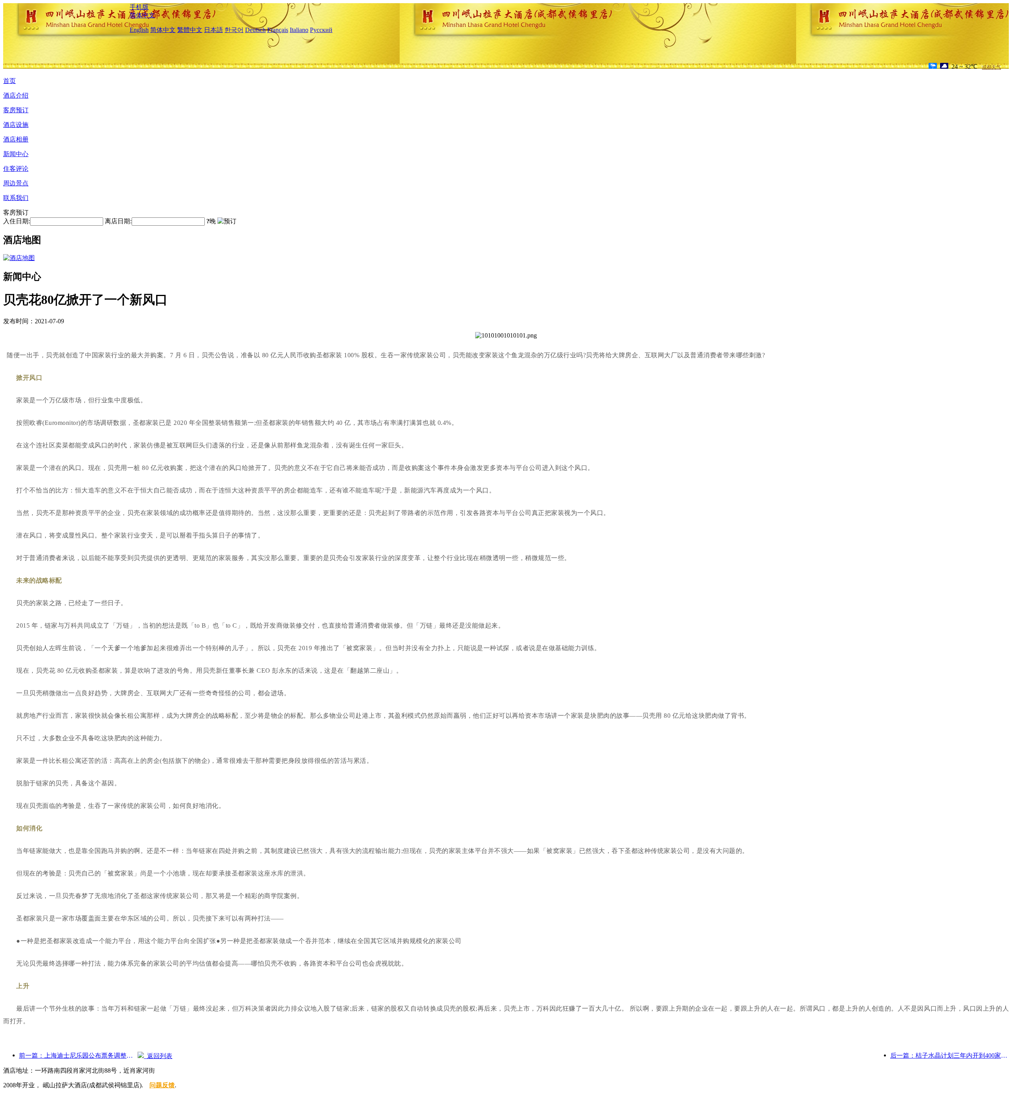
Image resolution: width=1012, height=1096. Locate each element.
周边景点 (15, 183)
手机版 (139, 7)
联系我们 (15, 197)
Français (277, 29)
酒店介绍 (15, 95)
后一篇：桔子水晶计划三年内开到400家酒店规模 (949, 1055)
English (139, 29)
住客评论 (15, 168)
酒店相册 (15, 139)
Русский (321, 29)
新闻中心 (15, 154)
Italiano (299, 29)
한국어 (234, 29)
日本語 (213, 29)
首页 (9, 80)
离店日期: (118, 221)
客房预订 (15, 110)
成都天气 (991, 67)
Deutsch (255, 29)
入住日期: (16, 221)
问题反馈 (162, 1085)
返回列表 (158, 1056)
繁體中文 (189, 29)
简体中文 (142, 15)
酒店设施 (15, 124)
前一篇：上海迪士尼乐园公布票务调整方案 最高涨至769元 (78, 1055)
